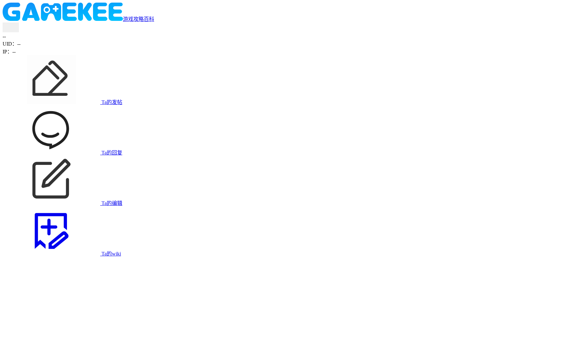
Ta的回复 (111, 152)
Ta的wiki (110, 253)
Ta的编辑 (111, 203)
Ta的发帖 (111, 102)
